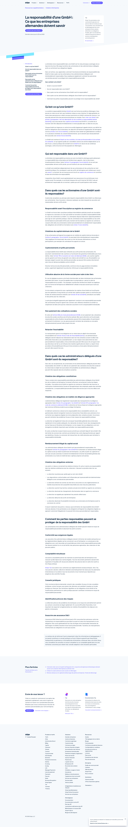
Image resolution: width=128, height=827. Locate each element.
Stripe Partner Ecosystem (71, 792)
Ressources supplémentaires (34, 8)
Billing (46, 743)
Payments (47, 774)
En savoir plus (89, 40)
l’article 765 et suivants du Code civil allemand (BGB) (70, 256)
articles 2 (53, 131)
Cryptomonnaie (49, 753)
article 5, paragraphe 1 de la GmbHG (57, 237)
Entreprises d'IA (69, 764)
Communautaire (89, 743)
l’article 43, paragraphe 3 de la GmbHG (65, 449)
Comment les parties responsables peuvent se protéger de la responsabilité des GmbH (33, 87)
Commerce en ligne (70, 745)
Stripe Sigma (48, 782)
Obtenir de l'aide (89, 779)
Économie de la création (71, 766)
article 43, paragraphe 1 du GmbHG (68, 403)
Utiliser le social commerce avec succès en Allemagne (61, 670)
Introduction (28, 63)
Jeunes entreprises (70, 739)
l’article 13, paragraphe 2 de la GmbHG (76, 162)
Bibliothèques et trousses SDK (73, 808)
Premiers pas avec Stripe (33, 30)
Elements (47, 757)
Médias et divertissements (72, 774)
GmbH (69, 111)
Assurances (68, 772)
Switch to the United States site (98, 823)
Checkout (47, 747)
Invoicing (47, 764)
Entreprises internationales (72, 751)
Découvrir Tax (69, 713)
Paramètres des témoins (91, 757)
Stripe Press (88, 771)
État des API (68, 804)
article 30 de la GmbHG (78, 294)
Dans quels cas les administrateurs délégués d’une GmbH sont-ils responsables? (33, 80)
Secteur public (69, 780)
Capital (47, 745)
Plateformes (68, 759)
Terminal (47, 786)
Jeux (66, 768)
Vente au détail (69, 782)
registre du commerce (86, 172)
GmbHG (76, 143)
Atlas (46, 739)
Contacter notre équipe (41, 710)
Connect (47, 751)
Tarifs (67, 2)
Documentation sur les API (72, 802)
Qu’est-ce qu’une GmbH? (32, 66)
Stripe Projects (69, 810)
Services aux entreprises (71, 778)
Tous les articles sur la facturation (31, 671)
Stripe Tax (48, 567)
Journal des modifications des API (73, 806)
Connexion (86, 2)
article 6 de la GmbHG (63, 135)
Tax (46, 784)
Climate (47, 749)
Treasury (47, 788)
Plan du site (88, 755)
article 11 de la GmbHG (80, 225)
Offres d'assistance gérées (92, 781)
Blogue (87, 741)
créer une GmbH (90, 117)
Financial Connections (50, 759)
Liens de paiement (50, 772)
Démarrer (29, 710)
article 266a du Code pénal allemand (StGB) (66, 315)
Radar (46, 778)
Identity (47, 761)
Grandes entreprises (70, 737)
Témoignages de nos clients (92, 739)
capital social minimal (72, 121)
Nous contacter (96, 2)
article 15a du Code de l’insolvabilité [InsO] (70, 335)
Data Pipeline (48, 755)
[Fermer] (125, 819)
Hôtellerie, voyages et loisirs (72, 770)
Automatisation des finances (72, 749)
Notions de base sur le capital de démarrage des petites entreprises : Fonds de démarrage (72, 673)
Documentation (69, 800)
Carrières (87, 767)
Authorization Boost (50, 741)
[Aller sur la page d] (27, 735)
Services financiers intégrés (72, 747)
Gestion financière (70, 757)
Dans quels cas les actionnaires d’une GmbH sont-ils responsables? (33, 75)
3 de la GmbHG (62, 131)
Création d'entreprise (52, 8)
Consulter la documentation (93, 710)
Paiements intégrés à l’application (73, 753)
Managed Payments (50, 770)
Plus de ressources (90, 759)
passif (50, 172)
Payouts (47, 776)
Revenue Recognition (50, 780)
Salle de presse (89, 769)
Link (46, 768)
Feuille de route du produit (92, 765)
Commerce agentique (70, 741)
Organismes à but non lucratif (72, 776)
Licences (87, 753)
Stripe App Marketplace (71, 790)
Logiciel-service (69, 761)
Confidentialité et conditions (92, 747)
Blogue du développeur (71, 812)
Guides (87, 737)
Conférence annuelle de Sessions (93, 745)
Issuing (47, 766)
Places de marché (69, 755)
